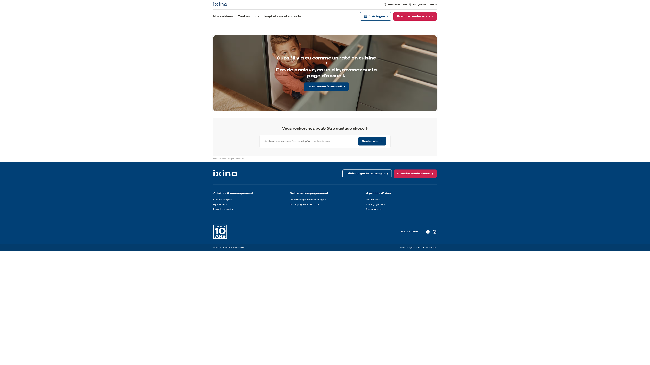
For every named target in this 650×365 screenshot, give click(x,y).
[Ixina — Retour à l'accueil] (220, 4)
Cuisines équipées (222, 199)
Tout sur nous (373, 199)
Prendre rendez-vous (414, 174)
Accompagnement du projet (304, 204)
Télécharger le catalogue (366, 174)
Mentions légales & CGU (410, 247)
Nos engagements (375, 204)
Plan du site (431, 247)
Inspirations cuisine (223, 209)
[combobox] (325, 141)
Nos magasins (374, 209)
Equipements (220, 204)
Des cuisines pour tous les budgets (308, 199)
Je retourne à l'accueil (325, 87)
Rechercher (371, 141)
